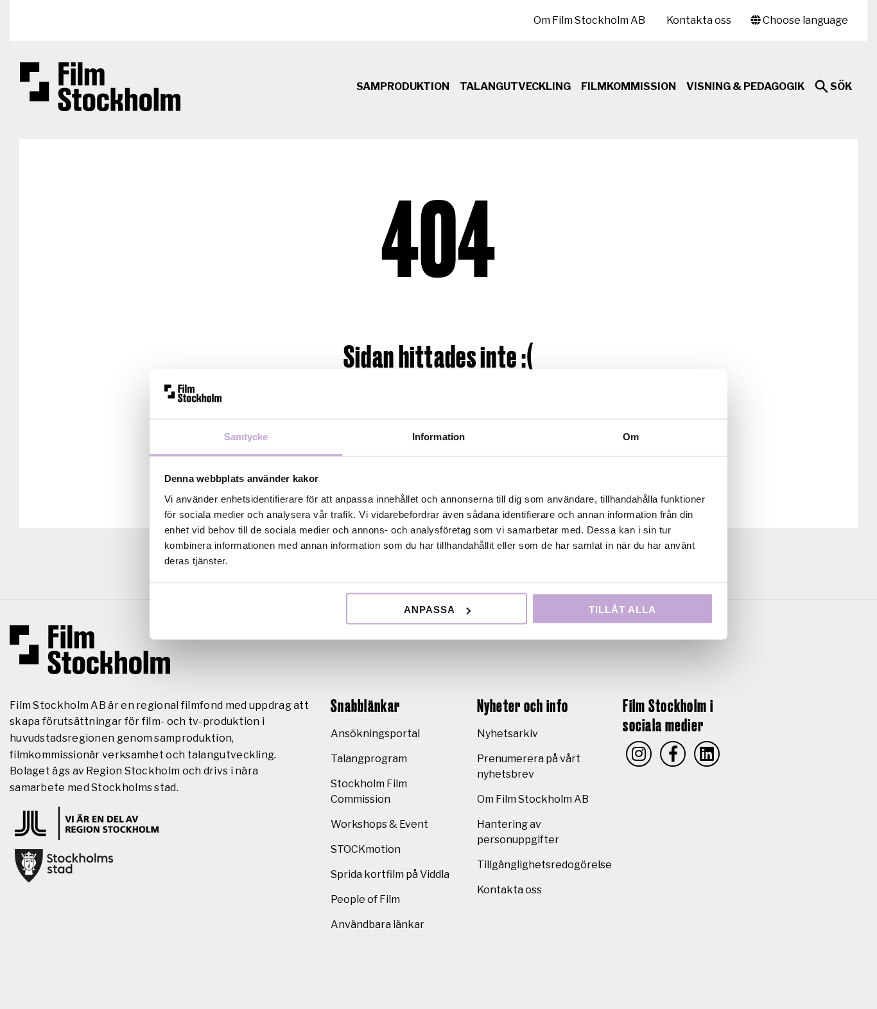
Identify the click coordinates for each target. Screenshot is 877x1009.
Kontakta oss (698, 20)
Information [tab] (438, 436)
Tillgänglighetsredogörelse (544, 865)
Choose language (804, 20)
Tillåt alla (622, 609)
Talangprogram (369, 759)
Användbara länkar (377, 924)
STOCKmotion (366, 849)
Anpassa (429, 609)
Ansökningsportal (375, 734)
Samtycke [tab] (246, 436)
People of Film (365, 899)
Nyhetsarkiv (507, 734)
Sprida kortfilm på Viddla (390, 874)
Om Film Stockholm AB (589, 20)
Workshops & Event (379, 824)
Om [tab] (631, 436)
